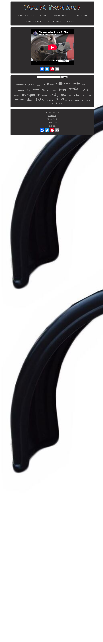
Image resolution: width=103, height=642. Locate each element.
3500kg (61, 99)
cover (36, 89)
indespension (86, 100)
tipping (50, 100)
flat (70, 96)
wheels (45, 104)
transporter (31, 94)
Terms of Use (52, 123)
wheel (85, 90)
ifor (64, 94)
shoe (70, 100)
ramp (85, 84)
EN (50, 126)
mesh (77, 100)
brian (59, 103)
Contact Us (52, 116)
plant (29, 99)
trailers (83, 96)
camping (20, 90)
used (54, 91)
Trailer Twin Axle (52, 112)
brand (17, 95)
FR (54, 126)
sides (76, 95)
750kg (54, 95)
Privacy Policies (52, 119)
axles (52, 104)
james (31, 84)
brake (19, 99)
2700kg (49, 84)
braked (40, 99)
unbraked (21, 84)
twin (62, 89)
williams (63, 84)
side (28, 90)
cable (39, 85)
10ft (89, 96)
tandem (44, 96)
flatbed (46, 90)
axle (76, 83)
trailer (74, 89)
